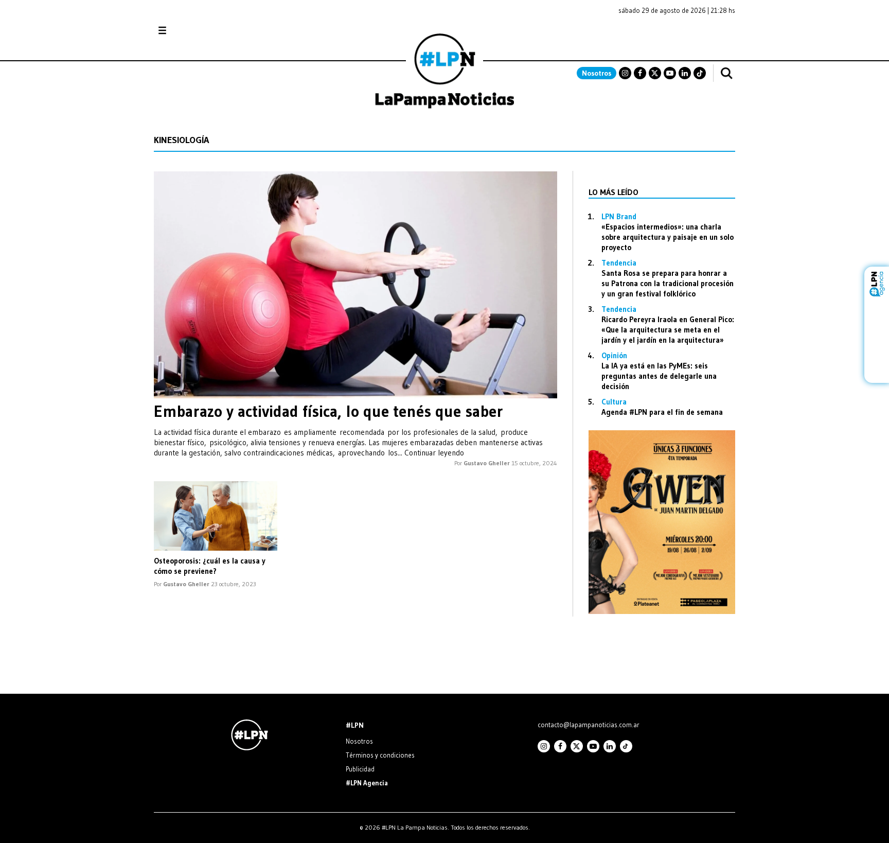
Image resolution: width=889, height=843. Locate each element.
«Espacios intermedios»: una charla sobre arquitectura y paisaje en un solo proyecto (667, 237)
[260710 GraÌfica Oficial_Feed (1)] (662, 611)
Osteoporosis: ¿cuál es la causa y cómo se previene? (209, 566)
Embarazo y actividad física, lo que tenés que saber (328, 411)
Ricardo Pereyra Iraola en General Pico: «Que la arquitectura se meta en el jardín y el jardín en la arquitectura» (667, 329)
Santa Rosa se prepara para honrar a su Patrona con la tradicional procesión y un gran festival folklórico (667, 283)
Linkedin (685, 73)
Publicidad (360, 769)
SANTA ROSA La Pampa (670, 35)
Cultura (614, 402)
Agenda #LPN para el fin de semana (662, 412)
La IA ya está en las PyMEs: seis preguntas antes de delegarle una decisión (659, 376)
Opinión (614, 355)
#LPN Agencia (367, 783)
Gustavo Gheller (487, 463)
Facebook (640, 73)
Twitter (655, 73)
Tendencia (618, 263)
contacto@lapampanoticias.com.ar (588, 725)
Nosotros (596, 73)
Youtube (670, 73)
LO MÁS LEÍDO (613, 192)
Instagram (625, 73)
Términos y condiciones (380, 755)
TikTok (700, 73)
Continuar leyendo (434, 453)
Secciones (190, 31)
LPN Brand (618, 216)
